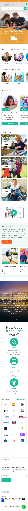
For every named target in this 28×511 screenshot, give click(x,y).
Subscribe (6, 480)
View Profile (10, 123)
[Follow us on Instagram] (8, 492)
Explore (6, 144)
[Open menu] (2, 4)
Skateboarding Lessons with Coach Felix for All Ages (10, 266)
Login (21, 4)
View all (25, 49)
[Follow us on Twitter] (5, 492)
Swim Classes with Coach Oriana (10, 113)
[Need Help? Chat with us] (24, 507)
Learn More (7, 241)
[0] (25, 5)
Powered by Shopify (5, 508)
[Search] (25, 8)
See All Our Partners (21, 399)
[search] (12, 8)
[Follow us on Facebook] (2, 492)
